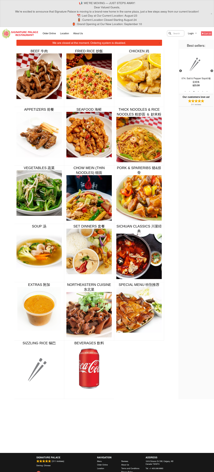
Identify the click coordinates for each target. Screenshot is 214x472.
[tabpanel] (196, 71)
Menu (99, 461)
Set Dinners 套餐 (89, 226)
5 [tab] (202, 91)
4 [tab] (198, 91)
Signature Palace (48, 457)
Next (211, 70)
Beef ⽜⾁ (39, 51)
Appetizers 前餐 (39, 109)
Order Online (49, 33)
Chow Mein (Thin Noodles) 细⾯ (89, 170)
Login (191, 33)
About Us (78, 33)
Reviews (124, 461)
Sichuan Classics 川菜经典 (139, 228)
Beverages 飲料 (89, 343)
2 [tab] (189, 91)
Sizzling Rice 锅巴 (39, 343)
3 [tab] (193, 91)
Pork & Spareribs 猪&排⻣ (139, 170)
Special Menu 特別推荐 (139, 285)
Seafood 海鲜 (89, 109)
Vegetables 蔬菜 (39, 168)
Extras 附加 (39, 285)
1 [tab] (185, 91)
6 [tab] (207, 91)
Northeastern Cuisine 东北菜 (89, 287)
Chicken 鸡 (139, 51)
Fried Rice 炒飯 (89, 51)
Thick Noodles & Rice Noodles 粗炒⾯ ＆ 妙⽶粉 (139, 111)
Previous (180, 70)
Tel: (154, 468)
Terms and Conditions (130, 468)
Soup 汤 (39, 226)
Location (64, 33)
